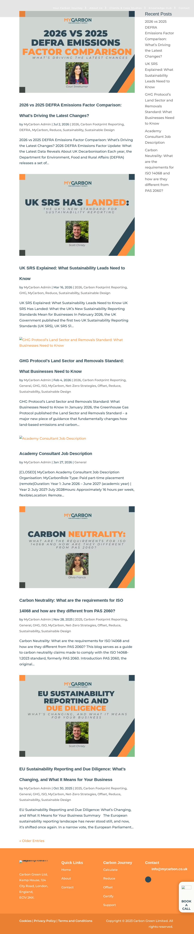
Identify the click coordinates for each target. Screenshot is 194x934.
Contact (184, 7)
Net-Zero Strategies (81, 386)
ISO (44, 386)
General (25, 386)
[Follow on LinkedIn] (148, 879)
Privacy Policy (44, 921)
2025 (78, 619)
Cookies (25, 921)
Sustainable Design (100, 130)
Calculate (110, 870)
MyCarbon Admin (37, 124)
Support (109, 905)
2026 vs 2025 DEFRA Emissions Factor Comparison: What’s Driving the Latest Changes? (159, 39)
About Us (96, 7)
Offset (102, 386)
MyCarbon (40, 130)
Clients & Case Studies (126, 7)
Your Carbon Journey (68, 7)
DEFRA (25, 130)
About (66, 878)
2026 (75, 124)
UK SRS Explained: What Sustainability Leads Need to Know (159, 75)
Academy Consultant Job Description (55, 453)
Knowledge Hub (160, 7)
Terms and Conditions (75, 921)
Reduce (55, 130)
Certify (108, 896)
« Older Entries (31, 841)
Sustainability (73, 130)
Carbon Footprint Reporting (102, 124)
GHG (22, 293)
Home (66, 870)
